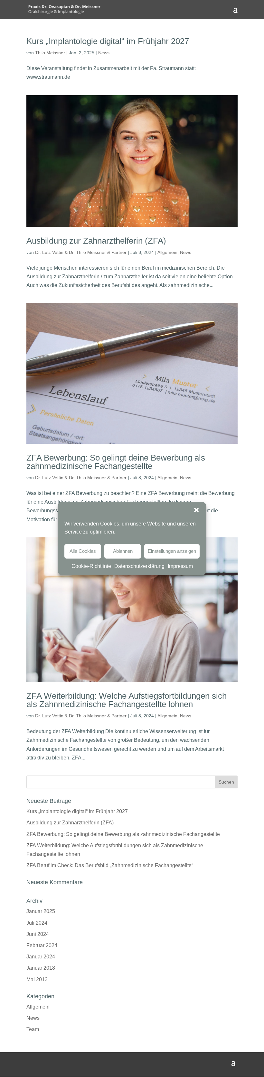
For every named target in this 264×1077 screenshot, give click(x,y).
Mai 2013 (37, 979)
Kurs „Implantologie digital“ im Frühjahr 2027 (107, 41)
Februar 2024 (41, 945)
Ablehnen (123, 551)
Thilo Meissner (50, 52)
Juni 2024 (37, 934)
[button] (196, 510)
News (103, 52)
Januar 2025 (40, 911)
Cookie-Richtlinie (91, 566)
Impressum (180, 566)
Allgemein (167, 252)
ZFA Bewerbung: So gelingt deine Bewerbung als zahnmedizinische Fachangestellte (115, 462)
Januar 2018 (40, 968)
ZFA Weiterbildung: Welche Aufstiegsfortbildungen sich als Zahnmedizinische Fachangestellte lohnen (126, 700)
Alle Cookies (83, 551)
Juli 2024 (36, 923)
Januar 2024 (40, 956)
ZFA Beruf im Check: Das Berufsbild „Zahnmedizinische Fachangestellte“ (109, 865)
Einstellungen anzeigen (172, 551)
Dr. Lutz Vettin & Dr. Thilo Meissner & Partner (81, 252)
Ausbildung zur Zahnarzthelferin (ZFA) (96, 241)
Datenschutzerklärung (139, 566)
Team (32, 1029)
